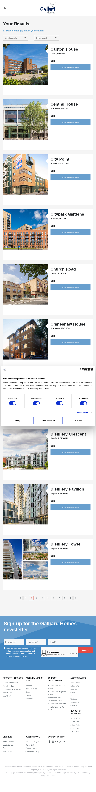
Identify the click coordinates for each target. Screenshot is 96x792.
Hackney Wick (31, 688)
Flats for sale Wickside (57, 703)
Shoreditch (30, 698)
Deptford (29, 685)
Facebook (49, 741)
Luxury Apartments (10, 682)
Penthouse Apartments (12, 689)
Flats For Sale (8, 686)
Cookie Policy (70, 772)
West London (8, 751)
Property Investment (34, 748)
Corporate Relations (76, 696)
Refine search (41, 38)
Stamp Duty (30, 745)
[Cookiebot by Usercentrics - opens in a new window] (82, 369)
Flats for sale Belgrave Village (57, 692)
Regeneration (74, 702)
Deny (17, 421)
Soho (28, 692)
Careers (73, 692)
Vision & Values (75, 683)
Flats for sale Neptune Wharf (57, 686)
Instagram (53, 741)
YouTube (56, 741)
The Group (73, 699)
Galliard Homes (26, 772)
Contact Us (73, 706)
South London (8, 745)
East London (8, 748)
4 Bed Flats (75, 731)
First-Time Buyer (32, 741)
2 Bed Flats (75, 725)
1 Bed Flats (75, 721)
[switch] (36, 403)
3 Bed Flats (75, 728)
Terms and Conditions (55, 772)
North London (8, 741)
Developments (11, 37)
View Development (70, 67)
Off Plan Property (32, 751)
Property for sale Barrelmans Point (55, 699)
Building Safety (74, 686)
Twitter (60, 741)
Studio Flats (75, 718)
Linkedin (63, 741)
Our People (73, 689)
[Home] (48, 8)
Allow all (78, 421)
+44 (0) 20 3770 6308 (5, 8)
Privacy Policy (39, 772)
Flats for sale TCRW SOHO (56, 708)
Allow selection (48, 421)
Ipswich (28, 695)
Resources (51, 775)
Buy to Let (7, 695)
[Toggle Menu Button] (90, 8)
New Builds (7, 692)
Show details (82, 412)
